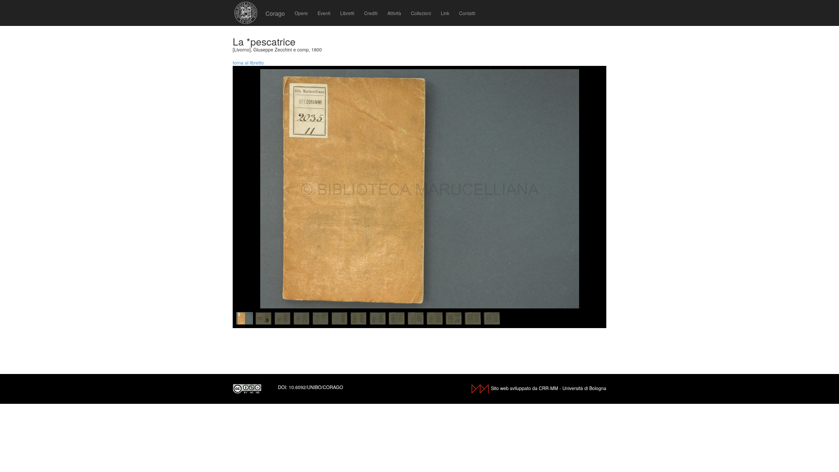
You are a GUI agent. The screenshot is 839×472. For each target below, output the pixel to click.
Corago (275, 13)
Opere (301, 13)
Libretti (347, 13)
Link (445, 13)
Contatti (467, 13)
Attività (394, 13)
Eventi (324, 13)
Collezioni (421, 13)
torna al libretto (248, 62)
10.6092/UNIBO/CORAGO (316, 387)
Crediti (371, 13)
